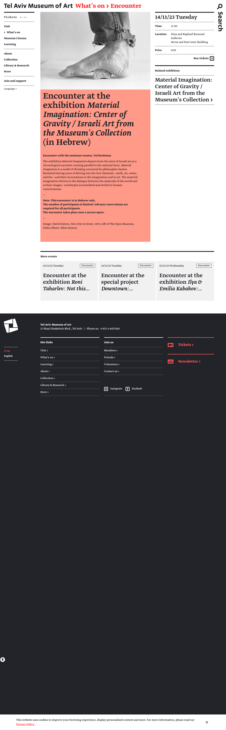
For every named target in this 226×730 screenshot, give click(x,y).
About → (45, 371)
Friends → (109, 357)
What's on (90, 6)
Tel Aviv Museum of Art (38, 6)
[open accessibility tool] (2, 659)
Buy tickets (201, 58)
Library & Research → (53, 385)
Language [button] (10, 89)
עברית (7, 351)
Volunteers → (112, 364)
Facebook (137, 388)
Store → (44, 392)
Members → (111, 350)
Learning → (46, 364)
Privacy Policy (25, 724)
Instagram (116, 388)
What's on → (47, 357)
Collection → (47, 378)
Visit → (44, 350)
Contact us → (111, 371)
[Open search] (220, 16)
